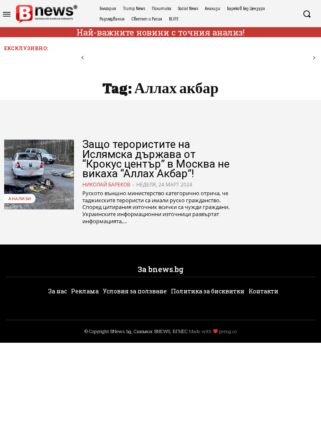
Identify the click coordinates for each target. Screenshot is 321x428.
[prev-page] (82, 58)
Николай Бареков (106, 184)
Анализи (19, 198)
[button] (306, 13)
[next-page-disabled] (313, 58)
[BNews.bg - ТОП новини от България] (46, 14)
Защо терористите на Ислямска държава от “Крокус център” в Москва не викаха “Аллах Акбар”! (155, 159)
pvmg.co (228, 331)
